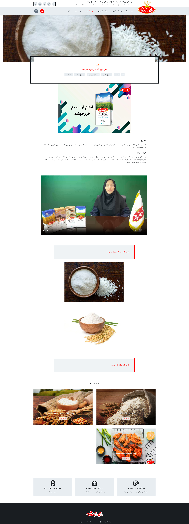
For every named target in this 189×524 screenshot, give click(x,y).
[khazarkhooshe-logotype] (94, 511)
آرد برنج (117, 75)
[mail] (40, 4)
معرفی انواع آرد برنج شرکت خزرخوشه (94, 69)
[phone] (35, 4)
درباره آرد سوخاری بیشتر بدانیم (126, 453)
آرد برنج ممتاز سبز (79, 75)
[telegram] (44, 4)
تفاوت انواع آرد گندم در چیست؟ (63, 413)
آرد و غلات (93, 64)
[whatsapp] (49, 4)
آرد (123, 75)
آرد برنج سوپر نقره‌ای (93, 75)
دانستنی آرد (68, 75)
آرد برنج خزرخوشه (106, 75)
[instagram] (53, 4)
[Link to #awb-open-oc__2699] (36, 11)
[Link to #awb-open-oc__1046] (42, 11)
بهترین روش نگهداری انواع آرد (126, 413)
